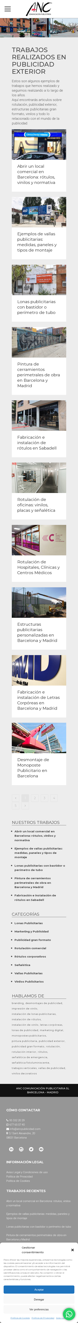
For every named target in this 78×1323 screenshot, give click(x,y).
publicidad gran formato (28, 1046)
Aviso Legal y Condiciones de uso (27, 1172)
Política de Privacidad (43, 1318)
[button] (72, 1250)
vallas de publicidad (51, 1068)
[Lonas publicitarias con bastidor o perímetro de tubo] (39, 280)
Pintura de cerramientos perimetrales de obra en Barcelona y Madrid (38, 375)
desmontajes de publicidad (43, 1003)
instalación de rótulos (26, 1019)
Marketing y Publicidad (32, 931)
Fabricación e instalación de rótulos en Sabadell (37, 443)
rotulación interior (24, 1051)
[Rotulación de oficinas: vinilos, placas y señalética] (39, 478)
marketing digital (51, 1030)
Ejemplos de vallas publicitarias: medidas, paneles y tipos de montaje (39, 853)
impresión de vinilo (24, 1008)
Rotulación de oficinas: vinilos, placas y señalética (36, 505)
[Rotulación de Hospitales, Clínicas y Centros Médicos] (39, 540)
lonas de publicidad (25, 1030)
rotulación (53, 1046)
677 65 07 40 (17, 1124)
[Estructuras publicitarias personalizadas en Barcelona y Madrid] (39, 602)
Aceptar (39, 1289)
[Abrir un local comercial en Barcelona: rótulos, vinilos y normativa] (39, 144)
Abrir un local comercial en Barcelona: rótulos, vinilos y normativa (35, 836)
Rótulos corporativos (30, 956)
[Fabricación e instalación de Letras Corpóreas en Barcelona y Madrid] (39, 670)
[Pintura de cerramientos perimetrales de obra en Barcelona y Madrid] (39, 342)
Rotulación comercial (30, 948)
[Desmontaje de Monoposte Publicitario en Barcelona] (39, 738)
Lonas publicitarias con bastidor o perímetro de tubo (36, 307)
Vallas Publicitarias (29, 973)
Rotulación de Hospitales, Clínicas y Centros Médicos (38, 567)
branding (18, 1003)
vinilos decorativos (24, 1073)
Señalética (22, 965)
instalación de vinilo (25, 1024)
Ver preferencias (39, 1309)
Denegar (39, 1299)
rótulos (42, 1051)
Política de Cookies (20, 1318)
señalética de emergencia (29, 1057)
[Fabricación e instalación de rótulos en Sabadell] (39, 415)
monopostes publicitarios (29, 1035)
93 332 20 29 (16, 1120)
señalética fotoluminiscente (30, 1062)
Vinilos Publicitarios (29, 981)
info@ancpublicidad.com (25, 1129)
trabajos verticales (24, 1068)
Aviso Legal (61, 1318)
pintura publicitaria (24, 1041)
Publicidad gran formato (33, 940)
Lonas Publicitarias (29, 923)
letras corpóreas (51, 1024)
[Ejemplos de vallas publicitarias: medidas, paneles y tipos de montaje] (39, 212)
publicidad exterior (52, 1041)
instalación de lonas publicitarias (34, 1013)
